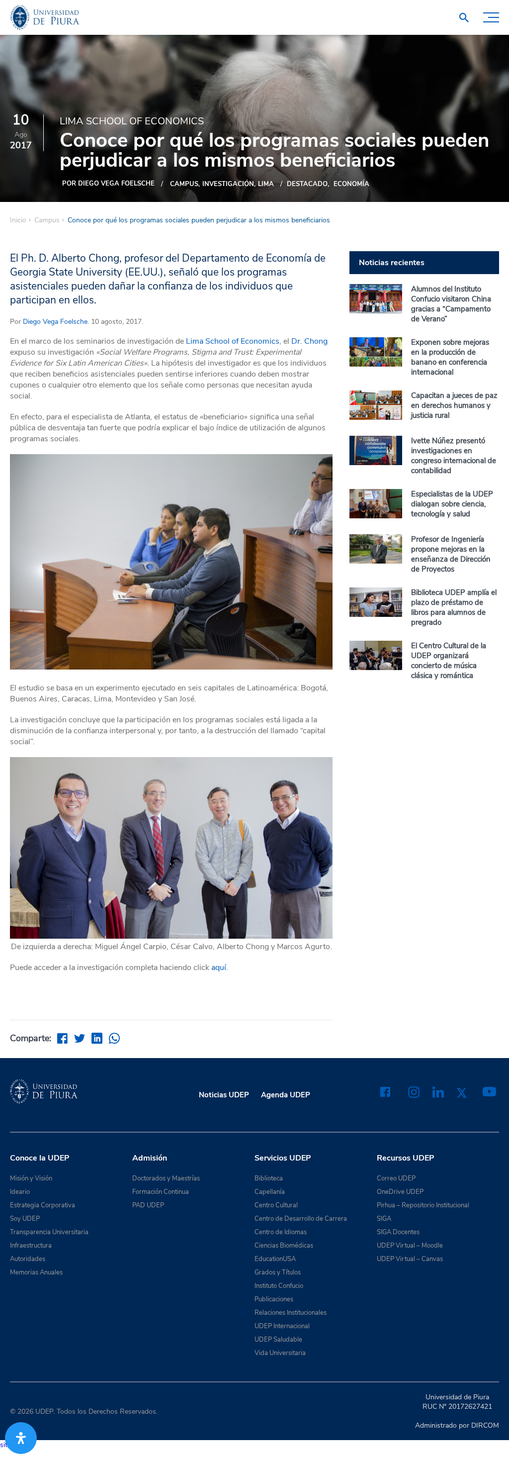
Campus (184, 184)
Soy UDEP (25, 1218)
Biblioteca (268, 1178)
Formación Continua (160, 1191)
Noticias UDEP (224, 1095)
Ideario (20, 1191)
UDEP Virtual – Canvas (410, 1259)
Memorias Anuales (36, 1272)
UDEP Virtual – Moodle (410, 1245)
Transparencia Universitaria (49, 1232)
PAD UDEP (148, 1205)
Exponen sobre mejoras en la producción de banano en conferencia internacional (450, 357)
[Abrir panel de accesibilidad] (21, 1438)
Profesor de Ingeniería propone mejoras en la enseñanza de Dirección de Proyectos (451, 554)
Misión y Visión (31, 1178)
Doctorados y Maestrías (166, 1178)
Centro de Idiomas (280, 1232)
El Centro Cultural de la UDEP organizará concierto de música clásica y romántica (448, 661)
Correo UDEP (396, 1178)
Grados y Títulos (277, 1272)
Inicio (18, 220)
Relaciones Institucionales (290, 1312)
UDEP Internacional (282, 1326)
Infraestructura (31, 1245)
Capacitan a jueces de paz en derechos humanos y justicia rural (454, 405)
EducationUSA (275, 1259)
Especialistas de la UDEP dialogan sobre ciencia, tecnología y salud (452, 504)
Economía (351, 184)
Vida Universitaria (280, 1353)
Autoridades (27, 1259)
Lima (266, 184)
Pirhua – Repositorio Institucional (423, 1205)
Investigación (228, 184)
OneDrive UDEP (400, 1191)
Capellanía (269, 1191)
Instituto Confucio (278, 1285)
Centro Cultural (276, 1205)
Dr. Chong (309, 341)
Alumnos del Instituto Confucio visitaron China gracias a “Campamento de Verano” (451, 304)
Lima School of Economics (232, 341)
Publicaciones (273, 1299)
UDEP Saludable (278, 1339)
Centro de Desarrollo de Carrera (300, 1218)
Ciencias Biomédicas (283, 1245)
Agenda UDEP (285, 1095)
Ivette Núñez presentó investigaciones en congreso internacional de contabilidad (453, 456)
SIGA (384, 1218)
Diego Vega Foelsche (55, 321)
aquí (218, 967)
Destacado (307, 184)
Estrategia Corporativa (42, 1205)
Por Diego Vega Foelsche (108, 183)
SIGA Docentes (398, 1232)
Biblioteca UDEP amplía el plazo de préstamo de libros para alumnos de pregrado (454, 607)
